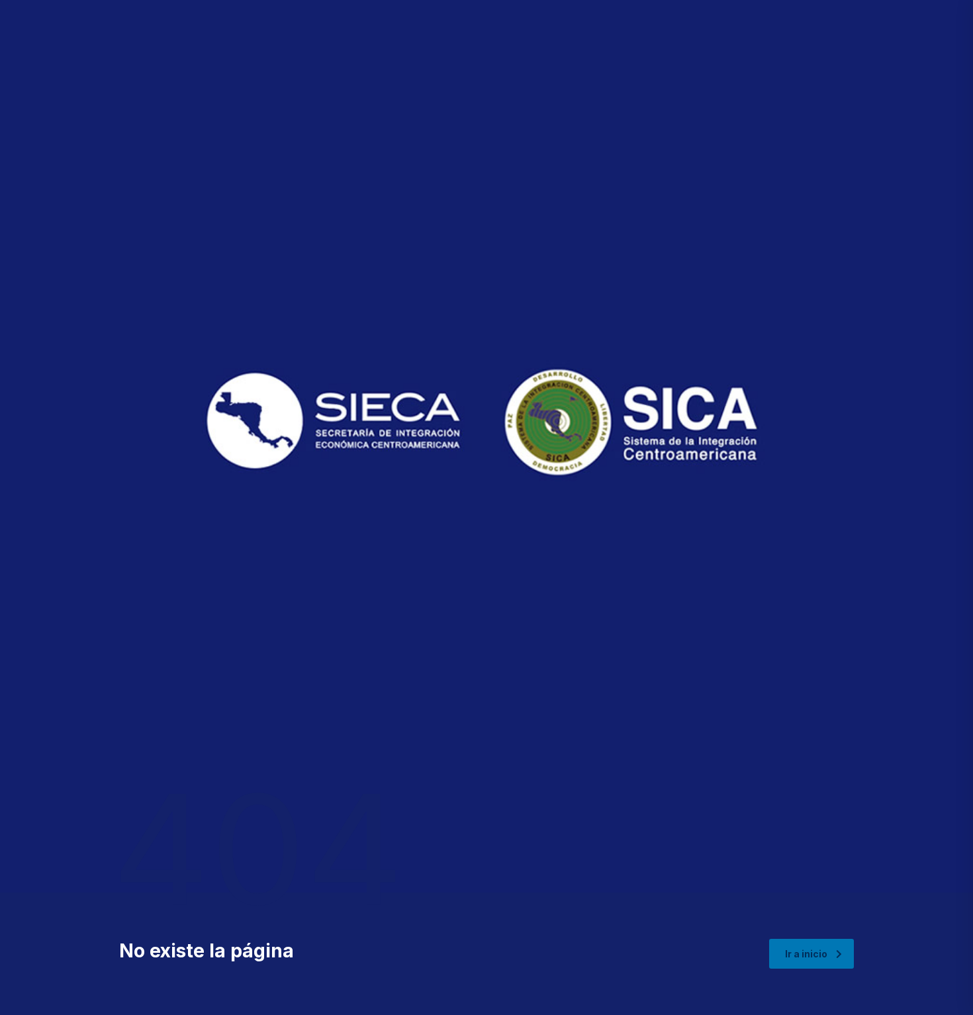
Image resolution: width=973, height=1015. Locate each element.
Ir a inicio (806, 953)
